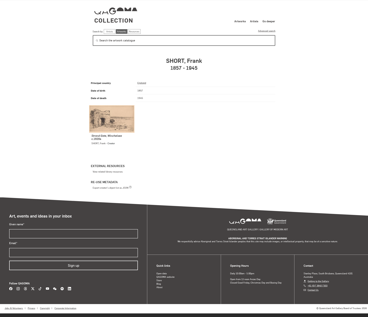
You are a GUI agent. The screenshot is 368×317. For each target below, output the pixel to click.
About (159, 287)
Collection (113, 20)
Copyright (45, 308)
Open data (161, 273)
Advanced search (266, 30)
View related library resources (108, 171)
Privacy (31, 308)
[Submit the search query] (94, 40)
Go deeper (268, 21)
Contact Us (313, 289)
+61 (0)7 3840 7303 (317, 285)
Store (159, 280)
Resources (134, 31)
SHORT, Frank (98, 143)
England (141, 82)
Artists (254, 21)
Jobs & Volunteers (14, 308)
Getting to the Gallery (318, 281)
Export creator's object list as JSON (110, 187)
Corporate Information (65, 308)
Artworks (240, 21)
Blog (158, 283)
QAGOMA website (165, 276)
